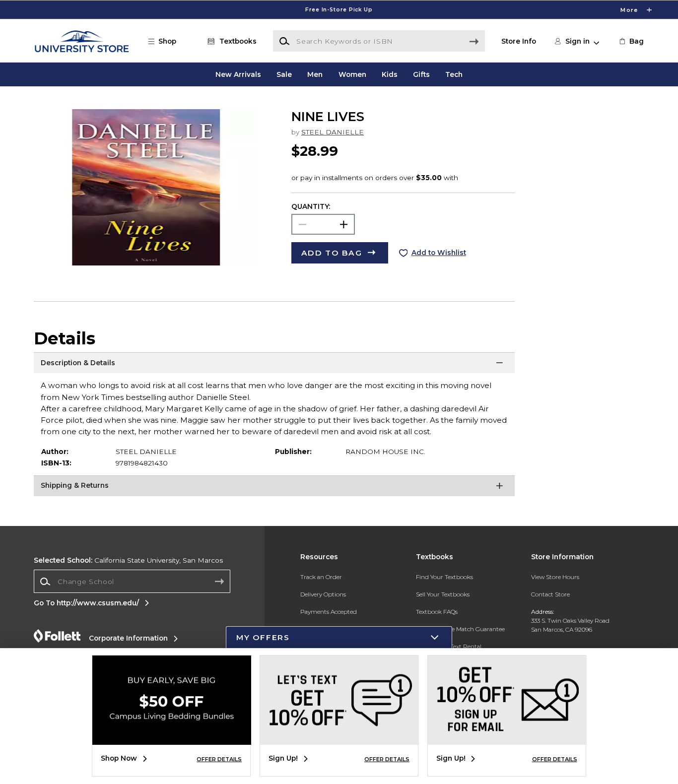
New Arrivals (238, 74)
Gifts (421, 74)
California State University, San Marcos (128, 560)
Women (352, 74)
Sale (284, 74)
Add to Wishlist (438, 253)
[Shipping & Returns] (274, 488)
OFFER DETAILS (219, 759)
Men (315, 74)
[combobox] (132, 581)
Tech (454, 74)
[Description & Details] (274, 365)
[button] (339, 9)
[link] (630, 41)
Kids (390, 74)
